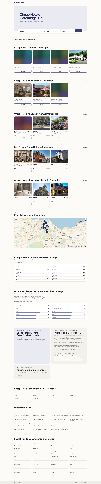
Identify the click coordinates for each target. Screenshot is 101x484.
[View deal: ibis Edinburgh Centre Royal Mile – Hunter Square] (59, 90)
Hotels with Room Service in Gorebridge (58, 419)
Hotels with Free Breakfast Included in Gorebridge (76, 420)
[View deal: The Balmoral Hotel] (41, 189)
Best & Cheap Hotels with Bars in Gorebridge (77, 415)
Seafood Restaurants (73, 456)
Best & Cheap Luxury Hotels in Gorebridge (40, 429)
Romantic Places (17, 448)
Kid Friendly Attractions (18, 451)
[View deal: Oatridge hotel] (41, 123)
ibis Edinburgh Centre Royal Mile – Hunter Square (59, 99)
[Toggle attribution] (85, 246)
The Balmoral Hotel (36, 198)
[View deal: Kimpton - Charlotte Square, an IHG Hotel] (23, 156)
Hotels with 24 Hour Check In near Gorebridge (22, 423)
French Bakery (72, 453)
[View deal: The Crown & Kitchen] (59, 123)
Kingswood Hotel (72, 66)
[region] (50, 233)
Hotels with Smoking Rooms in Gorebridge (58, 423)
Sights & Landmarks (17, 469)
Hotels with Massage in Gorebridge (20, 419)
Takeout (52, 459)
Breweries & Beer (54, 445)
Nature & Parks (72, 467)
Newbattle (71, 395)
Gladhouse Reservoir (54, 392)
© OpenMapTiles (74, 246)
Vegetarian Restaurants (74, 461)
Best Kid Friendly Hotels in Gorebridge (39, 411)
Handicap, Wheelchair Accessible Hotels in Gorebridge (21, 416)
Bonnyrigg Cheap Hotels (18, 392)
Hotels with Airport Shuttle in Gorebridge (77, 423)
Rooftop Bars (72, 459)
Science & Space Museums (56, 451)
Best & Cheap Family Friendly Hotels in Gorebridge (21, 412)
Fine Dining (16, 467)
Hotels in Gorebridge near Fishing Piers (76, 411)
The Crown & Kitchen (54, 132)
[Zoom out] (85, 220)
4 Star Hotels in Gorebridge (19, 429)
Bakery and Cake (36, 445)
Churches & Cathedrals (37, 469)
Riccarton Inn (53, 165)
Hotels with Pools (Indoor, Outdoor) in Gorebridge (20, 426)
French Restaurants (54, 453)
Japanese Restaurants (18, 453)
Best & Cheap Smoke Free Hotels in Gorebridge (59, 415)
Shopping (71, 448)
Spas (34, 456)
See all (85, 81)
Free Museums (72, 469)
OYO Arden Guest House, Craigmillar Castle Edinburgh (42, 66)
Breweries (71, 445)
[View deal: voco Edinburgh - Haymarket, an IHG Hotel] (23, 189)
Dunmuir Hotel (35, 165)
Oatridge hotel (35, 132)
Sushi (15, 459)
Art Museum (53, 469)
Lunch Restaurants (36, 467)
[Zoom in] (85, 219)
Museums (34, 472)
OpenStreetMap (82, 246)
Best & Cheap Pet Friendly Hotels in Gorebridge (59, 429)
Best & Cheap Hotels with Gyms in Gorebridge (59, 411)
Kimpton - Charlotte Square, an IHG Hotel (21, 165)
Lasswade (53, 395)
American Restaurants (36, 453)
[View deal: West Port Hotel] (59, 57)
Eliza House (16, 66)
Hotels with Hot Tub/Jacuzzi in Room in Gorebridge (39, 426)
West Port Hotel (53, 66)
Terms (76, 482)
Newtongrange (16, 398)
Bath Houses (53, 464)
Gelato (15, 456)
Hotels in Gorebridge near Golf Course (39, 415)
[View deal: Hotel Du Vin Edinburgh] (59, 189)
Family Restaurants (36, 448)
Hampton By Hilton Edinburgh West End (21, 132)
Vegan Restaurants (17, 461)
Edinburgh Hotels (21, 2)
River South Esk (35, 398)
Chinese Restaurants (54, 456)
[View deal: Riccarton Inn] (59, 156)
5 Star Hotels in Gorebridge (74, 425)
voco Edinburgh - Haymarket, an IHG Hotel (21, 198)
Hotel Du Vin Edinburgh (55, 198)
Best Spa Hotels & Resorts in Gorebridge (58, 425)
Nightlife (34, 451)
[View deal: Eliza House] (23, 57)
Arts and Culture (35, 464)
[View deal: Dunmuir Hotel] (41, 156)
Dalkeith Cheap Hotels (36, 392)
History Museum (17, 472)
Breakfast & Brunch (17, 445)
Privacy (73, 482)
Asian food (35, 461)
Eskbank (15, 395)
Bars (52, 448)
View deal (23, 71)
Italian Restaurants (73, 451)
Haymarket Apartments (18, 99)
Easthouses (72, 392)
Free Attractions (17, 464)
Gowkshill (34, 395)
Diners (52, 467)
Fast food (53, 461)
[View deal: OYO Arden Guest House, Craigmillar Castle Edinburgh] (41, 57)
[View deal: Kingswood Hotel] (78, 57)
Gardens (52, 472)
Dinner (71, 464)
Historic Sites (72, 472)
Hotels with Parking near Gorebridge (39, 423)
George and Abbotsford (37, 99)
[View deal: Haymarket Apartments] (23, 90)
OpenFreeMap (70, 246)
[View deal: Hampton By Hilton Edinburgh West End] (23, 123)
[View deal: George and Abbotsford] (41, 90)
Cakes (34, 459)
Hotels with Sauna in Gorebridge (38, 419)
